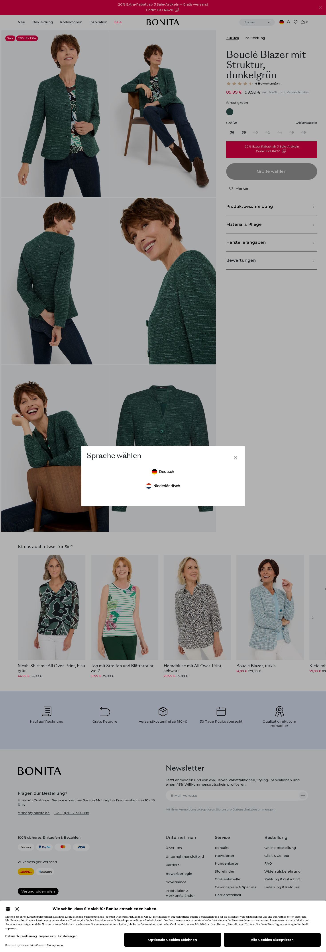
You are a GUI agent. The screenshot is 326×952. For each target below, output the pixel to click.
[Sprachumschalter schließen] (235, 457)
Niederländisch (166, 486)
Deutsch (166, 472)
